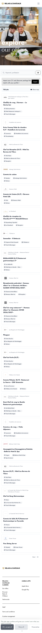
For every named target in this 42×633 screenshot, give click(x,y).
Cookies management (8, 616)
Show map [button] (36, 89)
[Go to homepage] (11, 3)
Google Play (25, 590)
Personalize (35, 627)
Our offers (5, 588)
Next (33, 557)
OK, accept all (7, 627)
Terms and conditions (8, 612)
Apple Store (25, 586)
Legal (3, 607)
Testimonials (5, 599)
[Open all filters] (38, 73)
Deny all (21, 627)
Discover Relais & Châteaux (5, 594)
